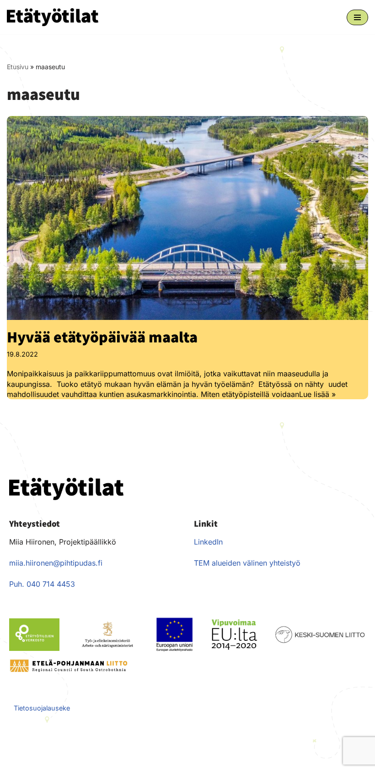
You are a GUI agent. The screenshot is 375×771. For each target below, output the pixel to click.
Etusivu (17, 67)
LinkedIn (208, 541)
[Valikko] (357, 17)
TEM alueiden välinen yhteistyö (247, 562)
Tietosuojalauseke (42, 708)
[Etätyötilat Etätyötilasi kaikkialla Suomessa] (52, 17)
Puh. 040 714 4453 (42, 584)
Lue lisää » (317, 394)
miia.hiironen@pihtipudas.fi (55, 562)
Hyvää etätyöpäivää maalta (102, 336)
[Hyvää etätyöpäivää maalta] (187, 217)
